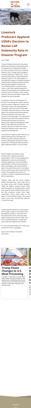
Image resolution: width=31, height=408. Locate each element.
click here (18, 228)
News (15, 407)
